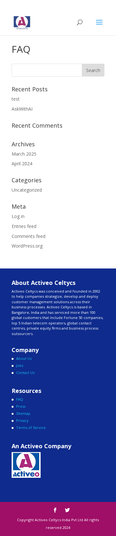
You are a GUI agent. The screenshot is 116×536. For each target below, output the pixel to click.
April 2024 (22, 163)
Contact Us (25, 372)
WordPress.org (27, 246)
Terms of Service (31, 427)
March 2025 (24, 154)
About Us (24, 358)
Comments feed (28, 236)
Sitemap (23, 413)
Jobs (19, 365)
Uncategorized (27, 190)
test (16, 99)
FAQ (19, 399)
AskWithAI (22, 109)
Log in (18, 216)
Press (20, 406)
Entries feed (24, 226)
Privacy (22, 420)
